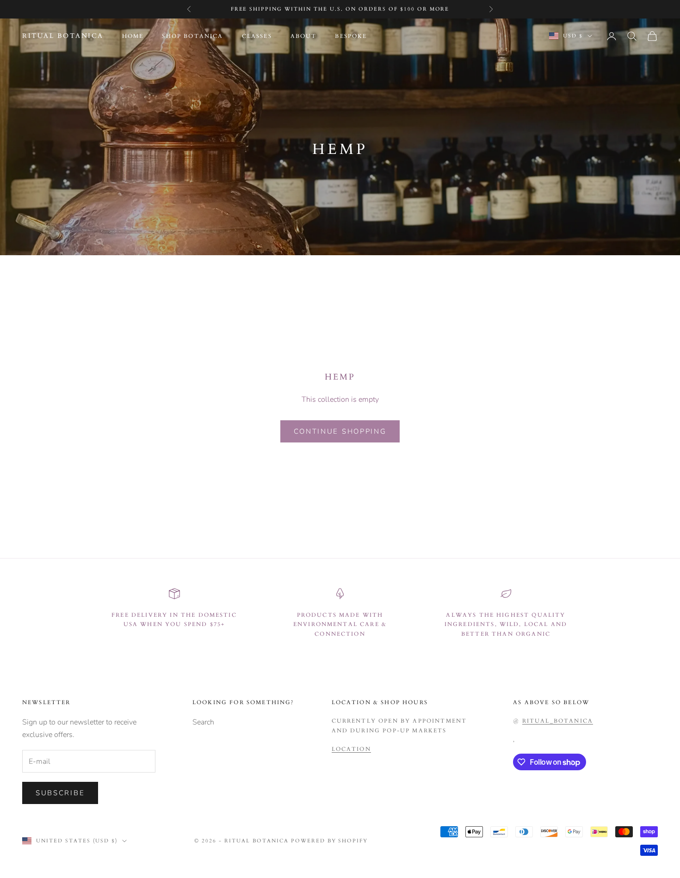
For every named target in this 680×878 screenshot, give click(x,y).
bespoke (351, 36)
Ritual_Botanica (557, 721)
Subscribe (60, 793)
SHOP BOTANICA (192, 36)
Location (351, 749)
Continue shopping (340, 431)
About (304, 36)
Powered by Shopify (329, 840)
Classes (257, 36)
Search (203, 722)
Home (133, 36)
